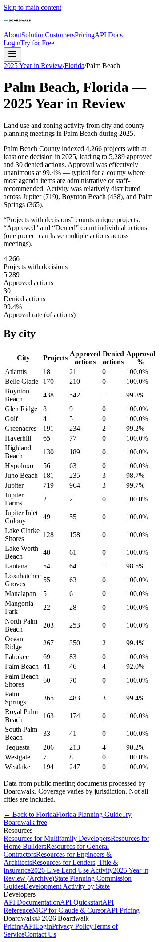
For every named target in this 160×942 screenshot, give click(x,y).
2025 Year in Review (33, 65)
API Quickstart (81, 902)
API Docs (109, 35)
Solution (33, 35)
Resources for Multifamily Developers (57, 838)
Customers (60, 35)
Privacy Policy (72, 926)
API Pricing (123, 910)
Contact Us (40, 934)
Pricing (85, 35)
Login (12, 43)
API (29, 926)
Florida (74, 65)
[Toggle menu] (12, 54)
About (12, 35)
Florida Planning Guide (89, 814)
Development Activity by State (67, 886)
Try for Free (37, 43)
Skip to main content (32, 7)
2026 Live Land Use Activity (72, 870)
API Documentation (32, 902)
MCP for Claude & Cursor (69, 910)
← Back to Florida (30, 814)
